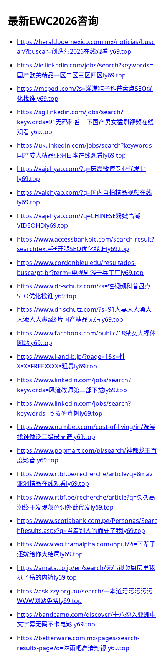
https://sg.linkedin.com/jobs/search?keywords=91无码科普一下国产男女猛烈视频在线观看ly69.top (85, 122)
